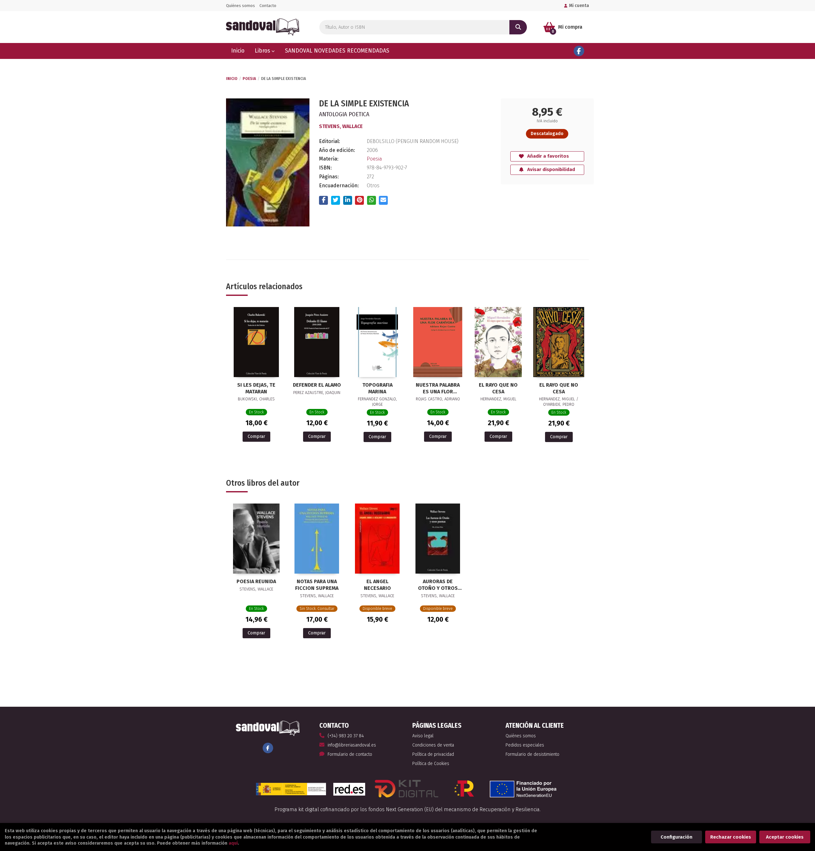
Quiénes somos (240, 5)
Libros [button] (263, 50)
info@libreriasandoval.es (352, 745)
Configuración (676, 837)
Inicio (231, 78)
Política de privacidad (433, 754)
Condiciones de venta (433, 745)
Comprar (256, 436)
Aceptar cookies (785, 837)
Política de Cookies (430, 763)
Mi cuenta (579, 5)
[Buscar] (518, 27)
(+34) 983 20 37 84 (346, 736)
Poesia (249, 78)
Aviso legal (423, 736)
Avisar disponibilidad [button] (551, 169)
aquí (233, 843)
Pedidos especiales (525, 745)
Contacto (267, 5)
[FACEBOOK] (579, 51)
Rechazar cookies (730, 837)
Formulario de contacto (350, 754)
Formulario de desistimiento (532, 754)
